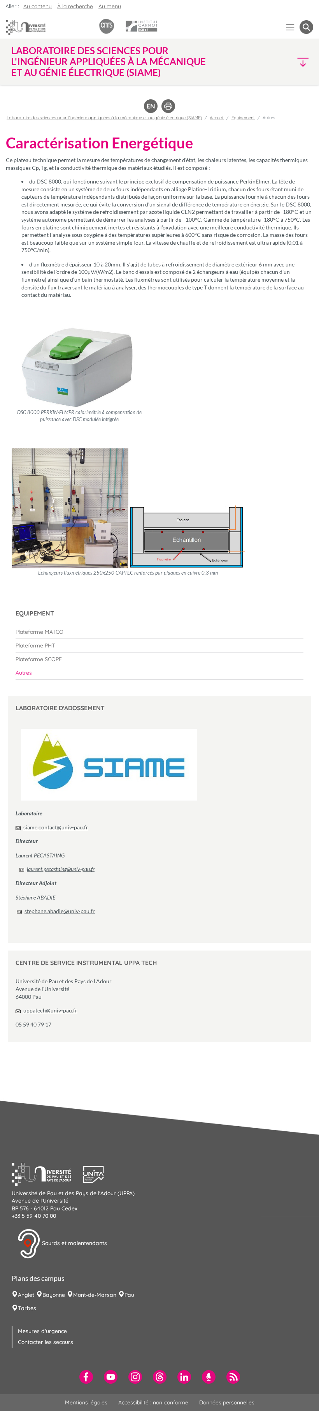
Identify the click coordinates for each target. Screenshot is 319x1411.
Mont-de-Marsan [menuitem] (94, 1294)
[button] (277, 62)
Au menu (109, 6)
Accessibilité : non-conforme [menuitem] (153, 1402)
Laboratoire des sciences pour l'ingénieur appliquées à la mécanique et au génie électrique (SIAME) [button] (108, 61)
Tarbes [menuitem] (27, 1308)
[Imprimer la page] (168, 105)
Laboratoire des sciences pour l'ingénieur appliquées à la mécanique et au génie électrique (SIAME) (104, 117)
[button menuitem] (306, 27)
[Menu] (290, 27)
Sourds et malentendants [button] (73, 1243)
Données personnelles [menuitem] (226, 1402)
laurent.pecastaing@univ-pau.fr (61, 869)
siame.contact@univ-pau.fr (55, 827)
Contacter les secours (45, 1342)
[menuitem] (159, 632)
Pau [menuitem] (129, 1294)
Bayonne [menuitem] (53, 1294)
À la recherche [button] (75, 6)
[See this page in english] (151, 105)
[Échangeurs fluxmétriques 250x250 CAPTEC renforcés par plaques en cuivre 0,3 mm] (128, 508)
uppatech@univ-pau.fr (50, 1010)
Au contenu (37, 6)
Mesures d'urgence (42, 1331)
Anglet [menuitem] (26, 1294)
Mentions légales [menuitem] (86, 1402)
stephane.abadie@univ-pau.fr (60, 911)
